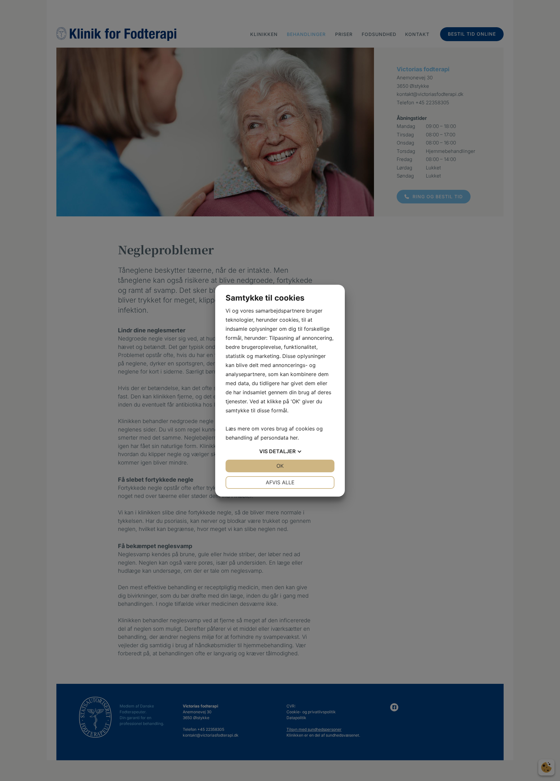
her (294, 437)
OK (280, 466)
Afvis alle (280, 482)
